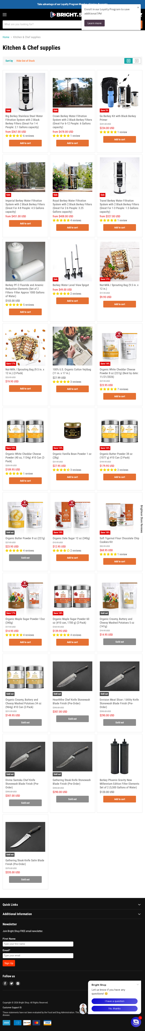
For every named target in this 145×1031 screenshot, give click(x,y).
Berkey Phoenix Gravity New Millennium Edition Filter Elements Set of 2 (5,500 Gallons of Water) (119, 783)
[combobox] (68, 24)
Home (6, 37)
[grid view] (128, 61)
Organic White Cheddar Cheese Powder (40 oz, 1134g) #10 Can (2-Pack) (25, 457)
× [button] (138, 7)
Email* (6, 950)
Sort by (9, 60)
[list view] (137, 61)
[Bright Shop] (72, 15)
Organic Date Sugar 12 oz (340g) (71, 538)
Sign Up (8, 963)
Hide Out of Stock (25, 60)
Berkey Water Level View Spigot (71, 285)
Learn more (95, 23)
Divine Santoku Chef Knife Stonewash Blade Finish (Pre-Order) (22, 783)
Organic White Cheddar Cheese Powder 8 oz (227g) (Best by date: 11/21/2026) (119, 373)
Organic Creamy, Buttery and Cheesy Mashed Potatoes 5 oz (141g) (117, 622)
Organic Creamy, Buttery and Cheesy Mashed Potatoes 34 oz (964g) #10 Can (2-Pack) (23, 703)
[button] (136, 1022)
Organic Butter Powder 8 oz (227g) (25, 538)
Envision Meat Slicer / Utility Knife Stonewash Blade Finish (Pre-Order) (119, 703)
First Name (9, 938)
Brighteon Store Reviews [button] (141, 519)
